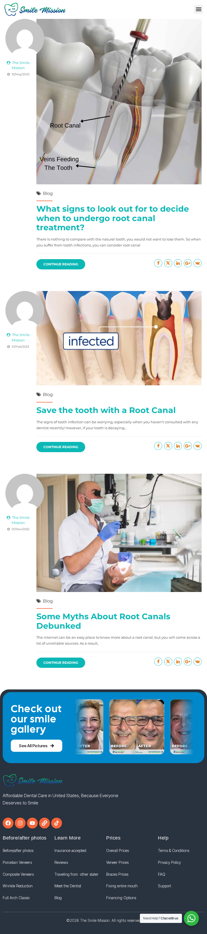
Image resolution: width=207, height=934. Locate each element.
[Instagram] (20, 823)
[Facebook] (8, 823)
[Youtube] (32, 823)
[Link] (44, 823)
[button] (198, 9)
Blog (48, 193)
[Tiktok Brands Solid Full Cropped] (56, 823)
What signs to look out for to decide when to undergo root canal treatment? (112, 218)
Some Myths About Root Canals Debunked (103, 621)
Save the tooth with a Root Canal (106, 410)
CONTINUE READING (60, 264)
